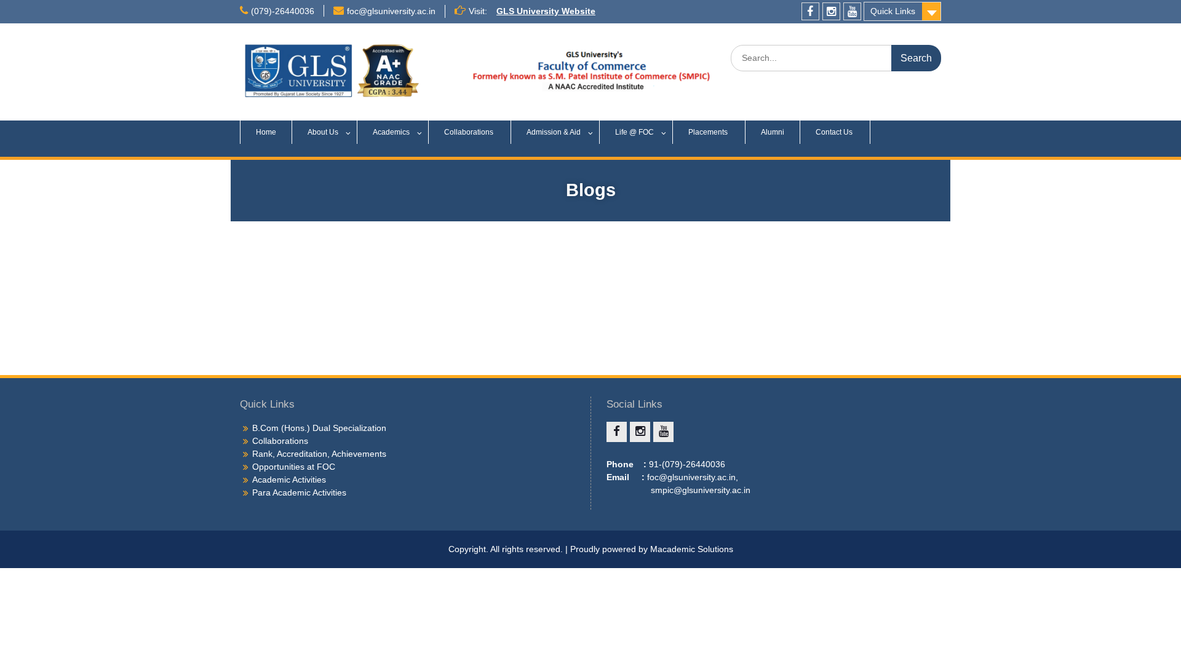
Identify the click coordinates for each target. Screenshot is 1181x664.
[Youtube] (852, 11)
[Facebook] (810, 11)
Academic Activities (289, 479)
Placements (709, 132)
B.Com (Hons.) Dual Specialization (319, 428)
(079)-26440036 (282, 11)
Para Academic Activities (299, 492)
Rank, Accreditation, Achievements (319, 454)
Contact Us (835, 132)
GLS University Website (545, 11)
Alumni (772, 132)
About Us (323, 132)
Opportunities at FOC (293, 467)
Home (266, 132)
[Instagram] (831, 11)
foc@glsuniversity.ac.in (391, 11)
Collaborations (469, 132)
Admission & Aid (554, 132)
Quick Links (892, 11)
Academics (391, 132)
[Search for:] (836, 58)
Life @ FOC (634, 132)
